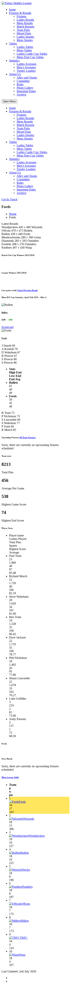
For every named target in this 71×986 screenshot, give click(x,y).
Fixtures (21, 16)
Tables (13, 43)
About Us (15, 74)
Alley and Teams (27, 77)
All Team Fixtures (27, 437)
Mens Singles (25, 40)
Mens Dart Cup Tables (30, 57)
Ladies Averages (26, 64)
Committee (23, 81)
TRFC (24, 937)
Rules (20, 84)
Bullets (5, 312)
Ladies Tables (25, 47)
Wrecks (25, 869)
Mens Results (25, 23)
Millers (24, 920)
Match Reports (25, 26)
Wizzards (28, 818)
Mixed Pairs (24, 33)
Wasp (22, 954)
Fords (4, 338)
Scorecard (7, 327)
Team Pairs (23, 30)
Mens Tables (24, 50)
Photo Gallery (25, 87)
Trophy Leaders (26, 70)
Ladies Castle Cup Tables (32, 53)
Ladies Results (25, 19)
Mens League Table (10, 777)
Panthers (27, 886)
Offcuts (25, 903)
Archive (21, 94)
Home (12, 214)
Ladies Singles (25, 36)
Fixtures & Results (20, 13)
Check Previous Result (27, 290)
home (12, 9)
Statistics (14, 60)
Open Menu (9, 101)
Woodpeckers (36, 835)
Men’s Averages (26, 67)
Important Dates (26, 91)
